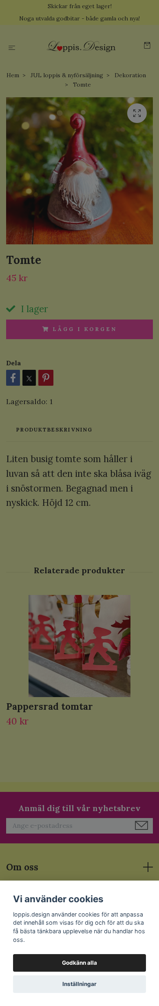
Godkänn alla (79, 962)
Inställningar (79, 984)
